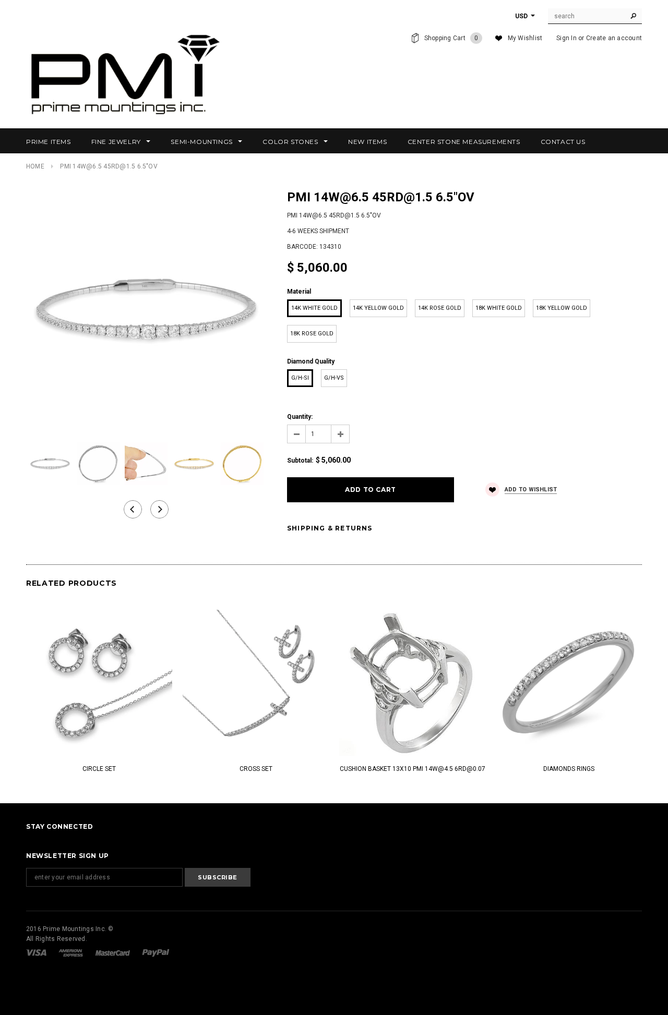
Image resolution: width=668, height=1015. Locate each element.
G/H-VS (334, 377)
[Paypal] (156, 952)
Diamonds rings (568, 768)
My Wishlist (525, 38)
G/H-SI (300, 377)
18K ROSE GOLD (311, 333)
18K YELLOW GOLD (561, 308)
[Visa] (37, 952)
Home (35, 166)
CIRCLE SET (99, 768)
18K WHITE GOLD (498, 308)
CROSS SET (256, 768)
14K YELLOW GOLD (378, 308)
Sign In (566, 38)
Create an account (614, 38)
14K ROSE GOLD (439, 308)
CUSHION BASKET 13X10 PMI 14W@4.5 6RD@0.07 (412, 768)
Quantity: (300, 416)
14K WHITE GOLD (314, 308)
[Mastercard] (114, 952)
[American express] (71, 952)
